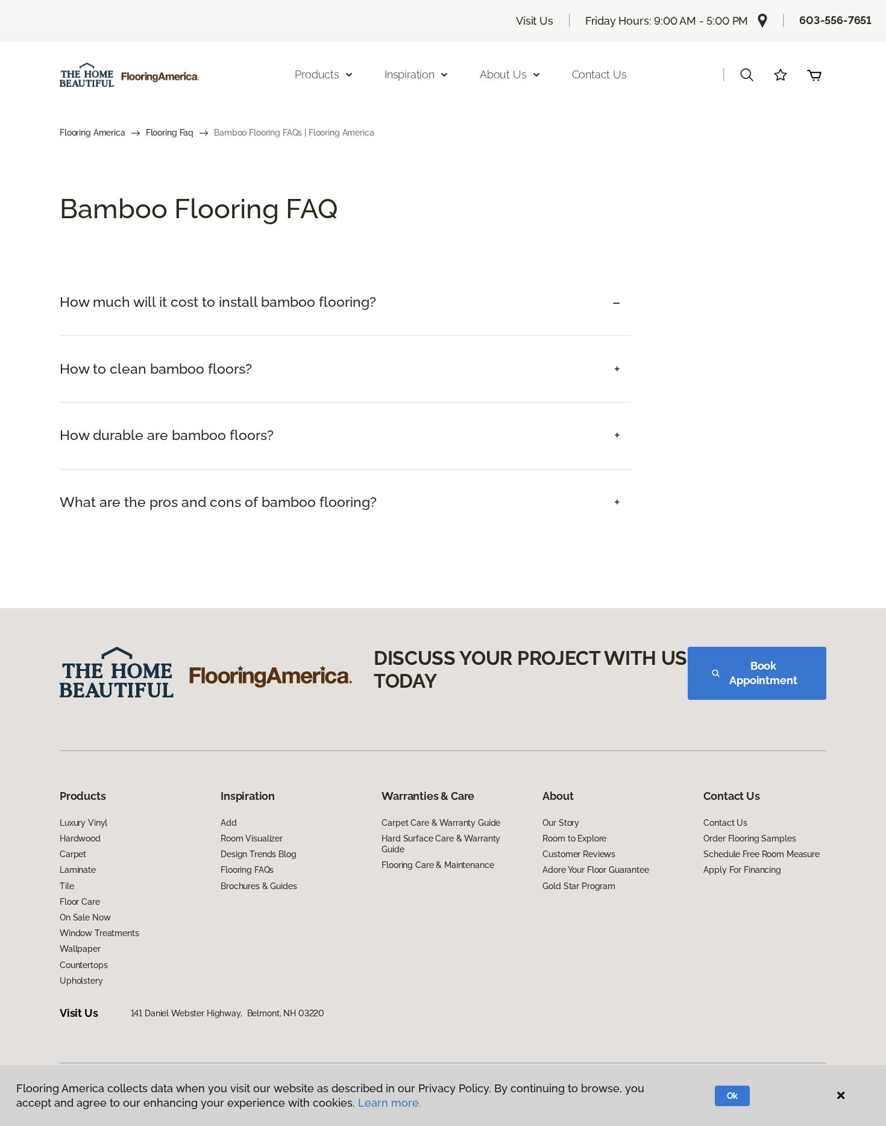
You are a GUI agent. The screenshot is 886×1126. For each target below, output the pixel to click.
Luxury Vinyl (83, 823)
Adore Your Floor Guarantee (595, 870)
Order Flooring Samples (749, 838)
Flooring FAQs (247, 870)
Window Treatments (99, 933)
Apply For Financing (742, 870)
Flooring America (92, 132)
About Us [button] (503, 74)
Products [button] (317, 74)
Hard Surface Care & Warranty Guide (441, 844)
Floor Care (80, 902)
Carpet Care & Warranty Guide (441, 823)
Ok (732, 1096)
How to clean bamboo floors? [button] (156, 369)
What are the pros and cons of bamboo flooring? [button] (218, 502)
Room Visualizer (252, 838)
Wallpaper (80, 949)
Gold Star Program (578, 886)
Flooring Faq (169, 132)
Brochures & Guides (259, 886)
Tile (67, 886)
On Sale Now (85, 917)
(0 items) (814, 75)
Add (229, 823)
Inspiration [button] (410, 74)
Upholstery (81, 981)
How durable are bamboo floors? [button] (167, 435)
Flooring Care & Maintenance (438, 865)
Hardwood (80, 838)
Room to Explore (574, 838)
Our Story (560, 823)
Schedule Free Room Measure (761, 854)
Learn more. (389, 1102)
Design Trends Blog (258, 854)
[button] (747, 75)
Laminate (78, 870)
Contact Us (599, 74)
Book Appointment (763, 673)
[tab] (345, 302)
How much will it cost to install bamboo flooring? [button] (218, 302)
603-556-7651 (835, 20)
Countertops (83, 965)
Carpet (73, 854)
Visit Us (534, 20)
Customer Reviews (578, 854)
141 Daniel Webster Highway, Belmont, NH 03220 (228, 1013)
